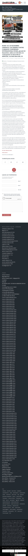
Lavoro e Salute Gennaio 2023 (9, 345)
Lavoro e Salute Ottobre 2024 (8, 437)
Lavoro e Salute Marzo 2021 (8, 404)
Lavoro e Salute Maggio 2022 (8, 390)
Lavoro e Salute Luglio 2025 (8, 378)
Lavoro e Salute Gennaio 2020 (9, 339)
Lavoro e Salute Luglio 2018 (8, 366)
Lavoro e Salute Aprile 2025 (8, 308)
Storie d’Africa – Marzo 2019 (8, 481)
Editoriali (4, 281)
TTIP (15, 511)
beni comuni (14, 490)
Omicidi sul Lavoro (6, 467)
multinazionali (22, 503)
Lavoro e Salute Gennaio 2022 (9, 343)
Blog (16, 58)
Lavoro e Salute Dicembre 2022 (9, 315)
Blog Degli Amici (5, 276)
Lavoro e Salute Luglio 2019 (8, 367)
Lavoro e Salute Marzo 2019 (8, 401)
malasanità (22, 500)
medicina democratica (15, 501)
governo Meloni (19, 496)
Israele (4, 500)
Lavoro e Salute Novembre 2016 (9, 413)
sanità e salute (5, 260)
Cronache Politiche (6, 237)
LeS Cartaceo (5, 462)
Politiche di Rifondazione (7, 249)
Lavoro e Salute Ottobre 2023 (8, 436)
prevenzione (9, 505)
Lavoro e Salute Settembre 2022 (9, 451)
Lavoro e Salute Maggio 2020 (8, 387)
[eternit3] (12, 29)
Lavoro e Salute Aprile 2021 (8, 301)
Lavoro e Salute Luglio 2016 (8, 362)
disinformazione (15, 492)
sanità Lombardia (13, 509)
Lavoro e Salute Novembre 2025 (9, 429)
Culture (3, 244)
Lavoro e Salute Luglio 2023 (8, 374)
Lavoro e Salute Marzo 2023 (8, 408)
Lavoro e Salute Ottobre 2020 (8, 430)
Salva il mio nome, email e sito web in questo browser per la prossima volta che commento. (12, 195)
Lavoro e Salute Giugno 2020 (8, 352)
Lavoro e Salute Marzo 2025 (8, 411)
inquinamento (18, 498)
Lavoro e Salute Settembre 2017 (9, 443)
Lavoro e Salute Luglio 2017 (8, 364)
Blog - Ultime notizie (7, 7)
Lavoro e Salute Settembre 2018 (9, 444)
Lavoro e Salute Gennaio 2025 (9, 348)
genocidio (22, 494)
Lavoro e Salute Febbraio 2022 (9, 325)
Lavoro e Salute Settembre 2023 (9, 453)
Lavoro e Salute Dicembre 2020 (9, 311)
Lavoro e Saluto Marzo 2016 (8, 458)
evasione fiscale (22, 492)
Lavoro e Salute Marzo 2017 (8, 397)
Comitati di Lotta (20, 58)
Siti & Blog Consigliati (7, 474)
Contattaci (4, 280)
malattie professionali (6, 501)
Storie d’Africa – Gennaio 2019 (9, 478)
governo (14, 496)
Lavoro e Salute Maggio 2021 (8, 388)
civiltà (11, 492)
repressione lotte (15, 505)
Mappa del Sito (5, 465)
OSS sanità (4, 258)
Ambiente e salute (6, 228)
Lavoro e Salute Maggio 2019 (8, 385)
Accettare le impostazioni (8, 550)
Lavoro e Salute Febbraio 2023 (9, 327)
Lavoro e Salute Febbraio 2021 (9, 323)
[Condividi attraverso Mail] (23, 162)
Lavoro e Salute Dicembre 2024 (9, 318)
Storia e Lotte (5, 251)
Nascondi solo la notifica (20, 550)
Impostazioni (14, 553)
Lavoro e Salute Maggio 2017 (8, 381)
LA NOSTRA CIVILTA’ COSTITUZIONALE (10, 294)
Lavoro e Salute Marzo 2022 (8, 406)
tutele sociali (20, 511)
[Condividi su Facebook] (5, 162)
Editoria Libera (5, 246)
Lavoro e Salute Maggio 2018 (8, 383)
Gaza (18, 494)
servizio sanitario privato (7, 262)
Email (19, 185)
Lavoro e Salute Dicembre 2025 (9, 320)
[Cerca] (21, 2)
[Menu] (24, 2)
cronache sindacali (6, 253)
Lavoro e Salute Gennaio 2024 (9, 346)
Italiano (18, 554)
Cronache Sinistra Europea (8, 241)
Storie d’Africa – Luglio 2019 (8, 479)
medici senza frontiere (15, 503)
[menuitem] (21, 2)
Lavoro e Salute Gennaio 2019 (9, 337)
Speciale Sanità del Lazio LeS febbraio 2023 (11, 476)
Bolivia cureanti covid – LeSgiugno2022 (11, 278)
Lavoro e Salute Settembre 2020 (9, 448)
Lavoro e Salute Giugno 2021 (8, 353)
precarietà (4, 505)
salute (13, 507)
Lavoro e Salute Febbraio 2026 (9, 332)
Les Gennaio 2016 (6, 464)
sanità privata (5, 511)
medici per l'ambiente (6, 503)
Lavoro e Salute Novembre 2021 (9, 422)
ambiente (4, 490)
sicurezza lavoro (5, 263)
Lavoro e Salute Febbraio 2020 (9, 322)
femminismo (8, 494)
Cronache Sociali (5, 242)
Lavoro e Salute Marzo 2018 (8, 399)
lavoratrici (4, 256)
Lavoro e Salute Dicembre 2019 (9, 309)
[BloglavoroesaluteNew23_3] (11, 2)
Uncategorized (5, 265)
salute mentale (17, 507)
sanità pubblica (11, 511)
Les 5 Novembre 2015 (7, 460)
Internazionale (5, 255)
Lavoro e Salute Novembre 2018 (9, 416)
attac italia (9, 490)
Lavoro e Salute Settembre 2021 (9, 450)
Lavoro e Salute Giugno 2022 (8, 355)
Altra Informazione (6, 232)
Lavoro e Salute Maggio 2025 (8, 395)
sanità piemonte (19, 509)
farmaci (4, 494)
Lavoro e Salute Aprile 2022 (8, 302)
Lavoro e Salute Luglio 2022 (8, 373)
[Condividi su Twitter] (11, 162)
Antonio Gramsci (6, 274)
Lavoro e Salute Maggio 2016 (8, 380)
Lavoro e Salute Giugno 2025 (8, 360)
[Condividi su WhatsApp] (17, 162)
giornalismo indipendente (7, 496)
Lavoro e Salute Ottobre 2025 (8, 439)
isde (23, 498)
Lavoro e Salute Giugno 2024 (8, 359)
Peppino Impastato (6, 469)
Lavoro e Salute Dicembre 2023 (9, 316)
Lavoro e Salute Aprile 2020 (8, 299)
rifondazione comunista (7, 507)
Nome (19, 181)
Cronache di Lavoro (6, 235)
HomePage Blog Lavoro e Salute (9, 287)
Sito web (19, 189)
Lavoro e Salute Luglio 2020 (8, 369)
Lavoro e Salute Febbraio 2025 (9, 330)
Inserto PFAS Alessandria (7, 288)
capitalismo (19, 490)
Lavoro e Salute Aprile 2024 (8, 306)
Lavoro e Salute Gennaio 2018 (9, 336)
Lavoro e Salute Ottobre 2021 (8, 432)
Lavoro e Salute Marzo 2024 (8, 409)
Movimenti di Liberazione (8, 248)
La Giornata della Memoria (8, 292)
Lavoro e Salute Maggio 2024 (8, 394)
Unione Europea (5, 513)
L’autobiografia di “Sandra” (8, 290)
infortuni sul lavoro (11, 498)
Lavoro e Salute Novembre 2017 (9, 415)
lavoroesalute (12, 500)
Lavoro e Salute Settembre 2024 (9, 455)
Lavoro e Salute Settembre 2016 (9, 441)
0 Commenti (11, 58)
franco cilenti (14, 494)
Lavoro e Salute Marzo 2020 (8, 402)
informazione (5, 498)
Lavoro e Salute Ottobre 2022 (8, 434)
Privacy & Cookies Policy (7, 472)
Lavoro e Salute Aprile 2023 (8, 304)
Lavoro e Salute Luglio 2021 (8, 371)
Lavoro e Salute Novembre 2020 (9, 420)
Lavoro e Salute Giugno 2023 (8, 357)
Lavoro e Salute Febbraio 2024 (9, 329)
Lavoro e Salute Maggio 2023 (8, 392)
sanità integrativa (5, 509)
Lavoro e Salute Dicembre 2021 (9, 313)
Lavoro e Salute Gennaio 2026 (9, 350)
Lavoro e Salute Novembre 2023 (9, 425)
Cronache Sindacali (6, 239)
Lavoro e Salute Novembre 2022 (9, 423)
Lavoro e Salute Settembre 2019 (9, 446)
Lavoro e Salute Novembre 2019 (9, 418)
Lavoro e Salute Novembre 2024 (9, 427)
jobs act (7, 500)
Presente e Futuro (6, 471)
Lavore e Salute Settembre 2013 (9, 297)
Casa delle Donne (6, 492)
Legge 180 (17, 500)
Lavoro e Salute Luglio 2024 (8, 376)
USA (10, 513)
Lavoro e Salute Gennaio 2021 (9, 341)
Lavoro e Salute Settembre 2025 (9, 457)
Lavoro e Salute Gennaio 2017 (9, 334)
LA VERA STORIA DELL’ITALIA (8, 295)
